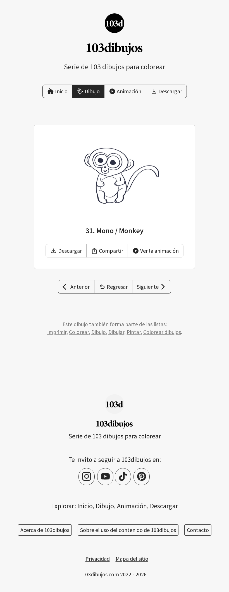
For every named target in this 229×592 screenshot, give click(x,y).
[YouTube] (105, 476)
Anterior (80, 286)
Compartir (111, 250)
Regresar (117, 286)
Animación (132, 506)
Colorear (79, 332)
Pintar (134, 332)
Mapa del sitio (132, 558)
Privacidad (97, 558)
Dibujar (116, 332)
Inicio (85, 506)
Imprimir (56, 332)
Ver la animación (159, 250)
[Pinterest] (141, 476)
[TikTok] (123, 476)
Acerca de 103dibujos (44, 529)
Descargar (70, 250)
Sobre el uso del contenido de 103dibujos (128, 529)
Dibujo (98, 332)
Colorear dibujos (162, 332)
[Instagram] (86, 476)
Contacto (198, 529)
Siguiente (148, 286)
